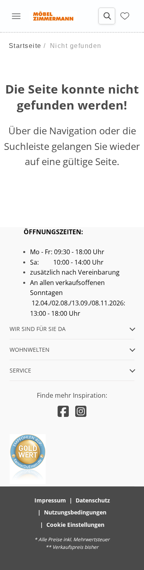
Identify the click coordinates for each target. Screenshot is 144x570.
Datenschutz (93, 500)
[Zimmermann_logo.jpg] (53, 16)
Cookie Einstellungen (75, 524)
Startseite (25, 45)
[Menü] (16, 16)
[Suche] (107, 16)
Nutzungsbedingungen (75, 512)
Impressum (50, 500)
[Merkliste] (124, 16)
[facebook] (63, 411)
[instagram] (80, 411)
